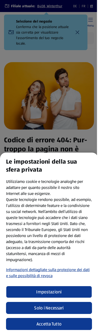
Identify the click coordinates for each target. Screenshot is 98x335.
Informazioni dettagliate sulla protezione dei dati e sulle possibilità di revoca (48, 273)
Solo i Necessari (49, 308)
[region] (49, 244)
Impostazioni (49, 292)
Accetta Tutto (49, 324)
